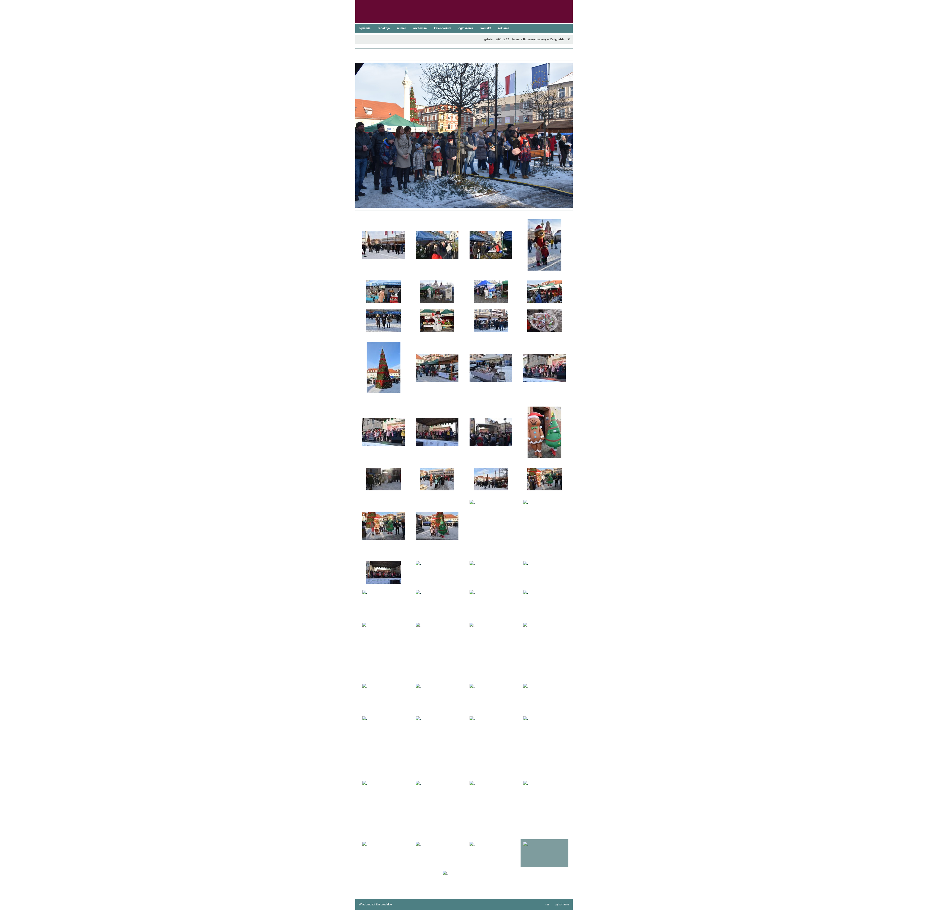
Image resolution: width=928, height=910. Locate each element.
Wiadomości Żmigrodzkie (375, 904)
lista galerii (464, 54)
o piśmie (364, 28)
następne (567, 135)
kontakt (485, 28)
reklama (503, 28)
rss (547, 904)
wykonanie (562, 904)
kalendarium (442, 28)
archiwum (420, 28)
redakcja (384, 28)
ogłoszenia (465, 28)
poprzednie (361, 135)
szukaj (567, 5)
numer (401, 28)
